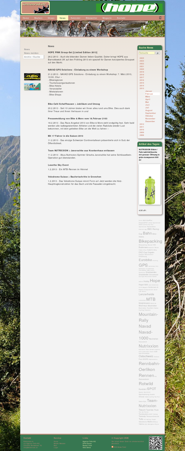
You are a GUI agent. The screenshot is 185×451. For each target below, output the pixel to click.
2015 (142, 82)
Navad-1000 (87, 445)
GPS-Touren (87, 443)
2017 (142, 77)
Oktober (149, 115)
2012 (142, 124)
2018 (142, 74)
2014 (142, 85)
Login (56, 448)
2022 (142, 63)
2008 (142, 135)
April (147, 99)
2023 (142, 60)
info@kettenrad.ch (31, 448)
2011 (142, 126)
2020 (142, 69)
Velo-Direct (87, 448)
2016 (142, 80)
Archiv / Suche (32, 56)
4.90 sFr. (142, 210)
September (150, 113)
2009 (142, 132)
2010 (142, 129)
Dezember (150, 121)
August (148, 110)
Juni (147, 104)
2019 (142, 71)
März (147, 96)
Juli (147, 107)
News (27, 49)
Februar (149, 93)
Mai (147, 102)
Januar (148, 91)
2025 (142, 58)
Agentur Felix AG (89, 441)
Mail (55, 445)
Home (56, 441)
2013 (142, 88)
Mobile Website (59, 443)
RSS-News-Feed (119, 447)
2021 (142, 66)
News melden (31, 53)
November (150, 118)
